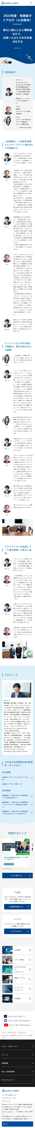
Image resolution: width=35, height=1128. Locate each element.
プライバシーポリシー (8, 1111)
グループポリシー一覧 (8, 1098)
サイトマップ (6, 1101)
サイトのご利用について (9, 1095)
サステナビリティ (11, 1032)
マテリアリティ (22, 1032)
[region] (17, 854)
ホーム (4, 1032)
